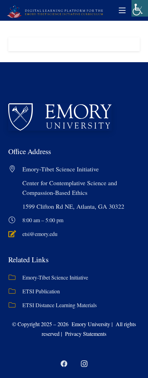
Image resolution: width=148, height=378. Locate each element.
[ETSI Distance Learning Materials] (15, 305)
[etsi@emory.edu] (15, 233)
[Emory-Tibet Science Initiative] (15, 277)
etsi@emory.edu (39, 233)
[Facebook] (64, 363)
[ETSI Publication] (15, 291)
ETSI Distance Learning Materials (59, 305)
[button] (122, 10)
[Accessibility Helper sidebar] (139, 8)
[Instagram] (84, 363)
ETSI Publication (41, 291)
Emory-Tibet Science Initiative (55, 277)
